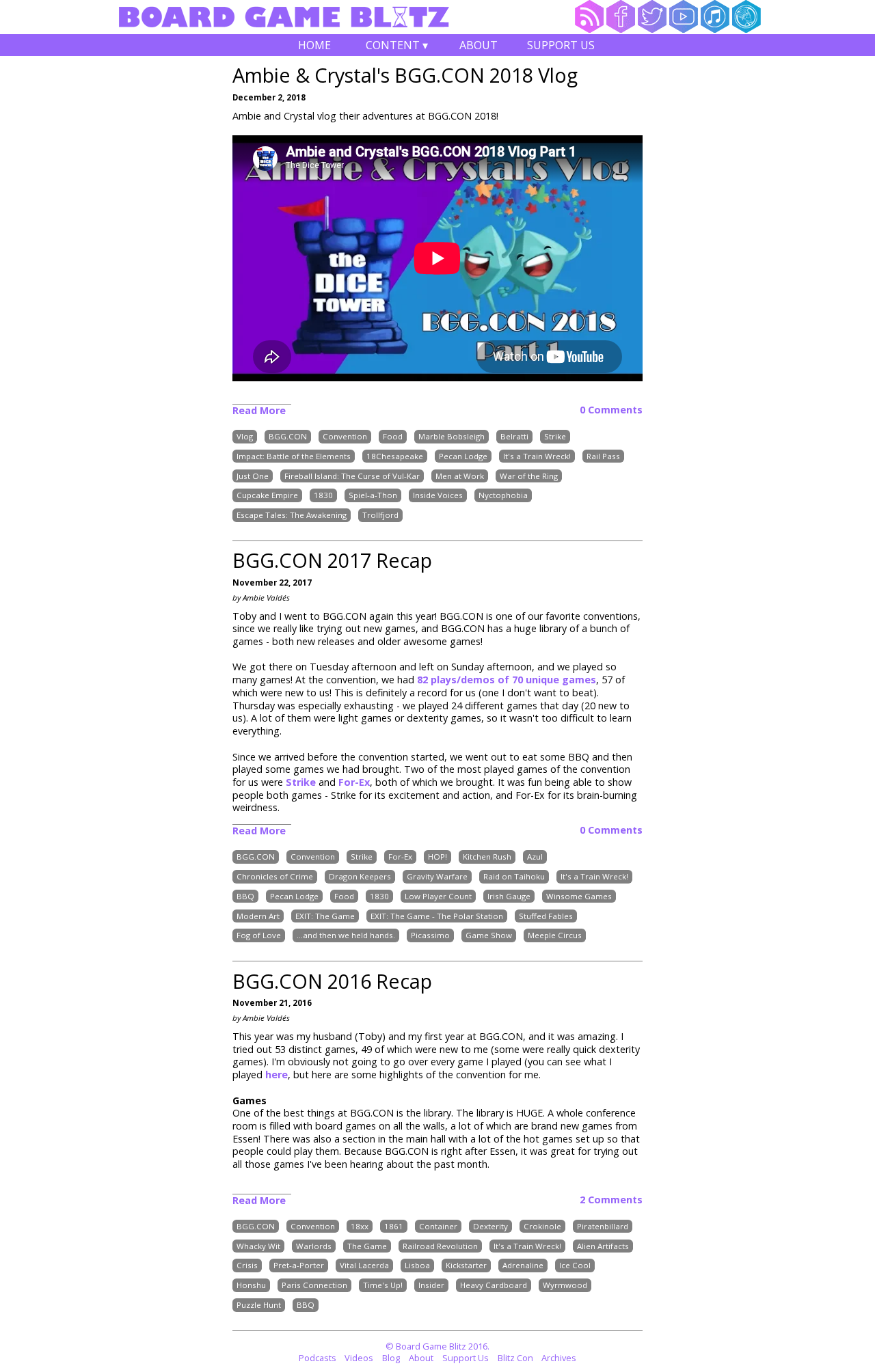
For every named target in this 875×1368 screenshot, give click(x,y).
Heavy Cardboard (493, 1285)
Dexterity (490, 1226)
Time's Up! (383, 1285)
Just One (253, 476)
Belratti (514, 436)
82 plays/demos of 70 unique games (506, 679)
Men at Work (459, 476)
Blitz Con (515, 1358)
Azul (535, 857)
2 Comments (611, 1200)
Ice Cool (575, 1266)
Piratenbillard (602, 1226)
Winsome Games (579, 896)
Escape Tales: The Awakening (292, 515)
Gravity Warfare (437, 876)
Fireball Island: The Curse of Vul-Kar (352, 476)
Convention (345, 436)
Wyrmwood (565, 1285)
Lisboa (417, 1266)
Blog (391, 1358)
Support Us (561, 45)
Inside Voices (438, 496)
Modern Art (258, 916)
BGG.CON (288, 436)
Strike (555, 436)
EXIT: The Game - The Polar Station (437, 916)
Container (438, 1226)
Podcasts (317, 1358)
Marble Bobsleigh (451, 436)
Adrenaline (522, 1266)
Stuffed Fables (546, 916)
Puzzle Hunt (259, 1305)
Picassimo (430, 936)
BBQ (245, 896)
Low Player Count (438, 896)
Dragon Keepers (360, 876)
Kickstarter (466, 1266)
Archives (558, 1358)
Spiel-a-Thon (373, 496)
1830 (323, 496)
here (276, 1074)
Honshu (251, 1285)
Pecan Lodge (463, 456)
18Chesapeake (394, 456)
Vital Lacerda (364, 1266)
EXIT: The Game (325, 916)
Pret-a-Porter (298, 1266)
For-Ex (354, 782)
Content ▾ (397, 47)
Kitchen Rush (487, 857)
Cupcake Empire (267, 496)
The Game (367, 1246)
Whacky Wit (258, 1246)
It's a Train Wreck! (537, 456)
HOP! (437, 857)
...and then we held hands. (346, 936)
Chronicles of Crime (275, 876)
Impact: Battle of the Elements (294, 456)
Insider (431, 1285)
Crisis (247, 1266)
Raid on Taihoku (514, 876)
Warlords (314, 1246)
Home (314, 45)
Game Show (489, 936)
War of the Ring (529, 476)
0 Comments (611, 410)
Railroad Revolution (440, 1246)
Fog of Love (259, 936)
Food (393, 436)
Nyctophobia (503, 496)
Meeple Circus (555, 936)
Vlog (245, 436)
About (478, 45)
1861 (393, 1226)
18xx (359, 1226)
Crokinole (542, 1226)
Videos (359, 1358)
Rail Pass (603, 456)
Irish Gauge (508, 896)
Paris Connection (314, 1285)
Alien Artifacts (603, 1246)
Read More (259, 410)
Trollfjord (380, 515)
